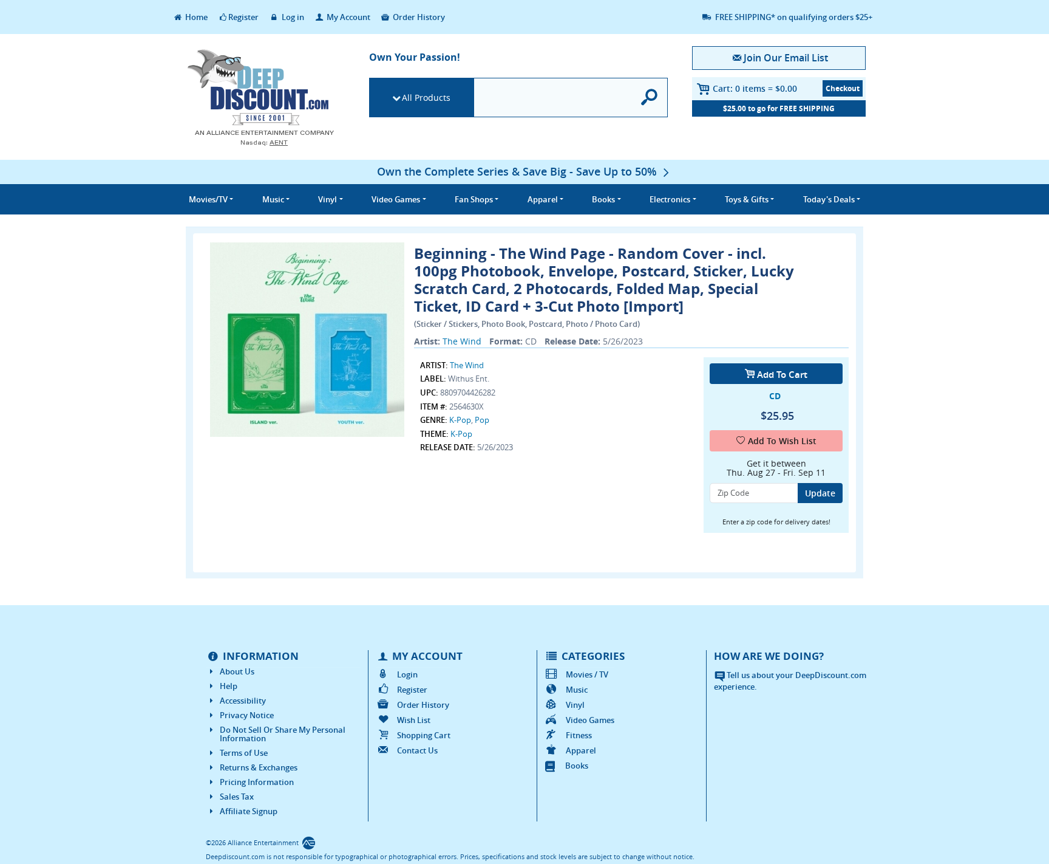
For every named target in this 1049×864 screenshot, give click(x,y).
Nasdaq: (264, 142)
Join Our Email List (785, 57)
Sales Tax (237, 796)
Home (195, 17)
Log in (292, 17)
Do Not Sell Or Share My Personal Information (282, 733)
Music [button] (273, 199)
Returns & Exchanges (258, 767)
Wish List (413, 720)
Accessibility (243, 700)
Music (577, 689)
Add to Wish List (782, 441)
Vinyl (575, 704)
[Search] (650, 97)
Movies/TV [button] (208, 199)
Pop (482, 419)
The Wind (462, 341)
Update (820, 493)
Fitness (579, 735)
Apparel (581, 750)
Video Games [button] (396, 199)
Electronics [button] (670, 199)
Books (576, 765)
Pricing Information (257, 782)
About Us (237, 671)
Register (243, 17)
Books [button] (603, 199)
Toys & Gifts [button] (747, 199)
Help (228, 686)
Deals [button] (829, 199)
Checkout (843, 88)
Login (407, 674)
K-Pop (460, 419)
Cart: (755, 88)
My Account (347, 17)
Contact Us (417, 750)
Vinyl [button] (327, 199)
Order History (418, 17)
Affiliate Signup (248, 811)
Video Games (590, 720)
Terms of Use (244, 753)
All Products (426, 97)
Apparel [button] (543, 199)
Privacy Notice (247, 715)
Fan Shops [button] (474, 199)
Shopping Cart (423, 735)
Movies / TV (587, 674)
